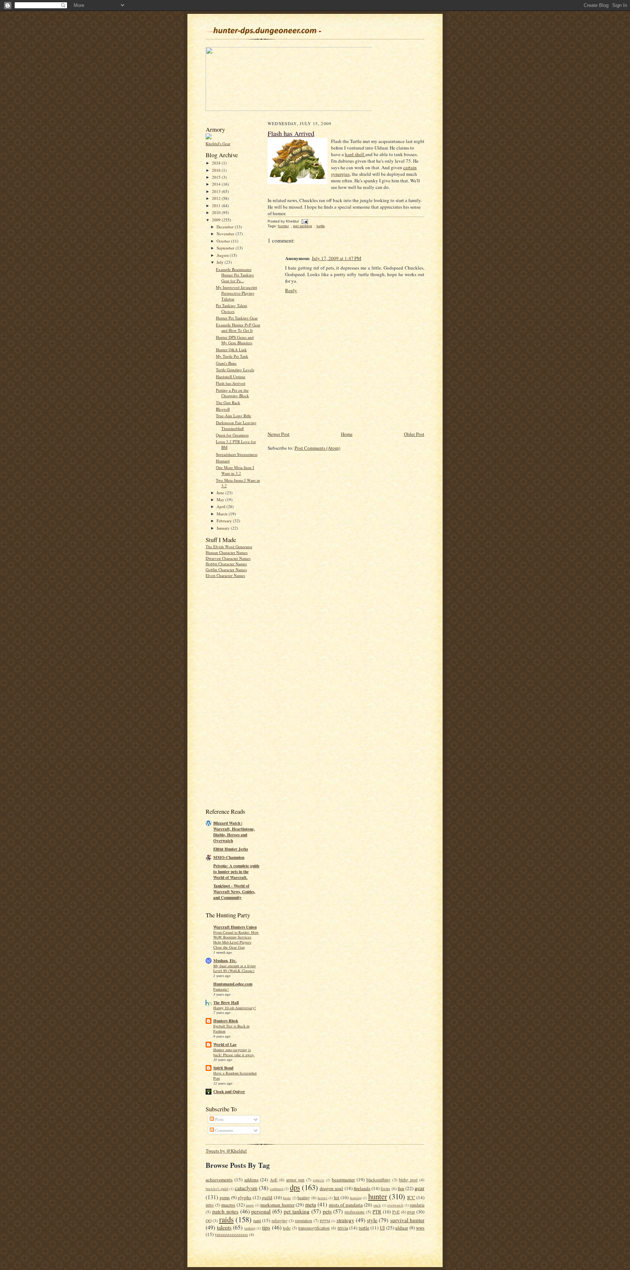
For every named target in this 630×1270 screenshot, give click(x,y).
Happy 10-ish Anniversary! (234, 1007)
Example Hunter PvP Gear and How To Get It (238, 327)
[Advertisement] (235, 691)
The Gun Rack (228, 402)
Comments (223, 1130)
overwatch (395, 1205)
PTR (377, 1211)
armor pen (295, 1179)
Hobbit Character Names (226, 563)
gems (224, 1197)
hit (336, 1197)
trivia (343, 1227)
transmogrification (314, 1228)
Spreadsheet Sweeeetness (236, 454)
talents (224, 1227)
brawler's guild (217, 1188)
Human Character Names (227, 552)
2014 (217, 184)
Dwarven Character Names (228, 558)
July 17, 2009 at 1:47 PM (336, 258)
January (224, 528)
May (221, 499)
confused (276, 1188)
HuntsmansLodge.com (232, 984)
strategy (345, 1220)
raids (226, 1219)
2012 (217, 198)
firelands (362, 1188)
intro (210, 1205)
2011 (217, 205)
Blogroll (223, 409)
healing (304, 1197)
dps (295, 1187)
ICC (411, 1197)
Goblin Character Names (226, 569)
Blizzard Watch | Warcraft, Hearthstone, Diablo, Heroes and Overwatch (234, 832)
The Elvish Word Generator (229, 546)
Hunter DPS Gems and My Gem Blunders (235, 340)
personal (261, 1211)
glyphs (244, 1197)
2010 (217, 212)
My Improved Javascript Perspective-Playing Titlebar (236, 292)
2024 (217, 163)
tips (266, 1227)
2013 (217, 191)
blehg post (408, 1179)
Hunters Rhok (225, 1021)
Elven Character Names (225, 575)
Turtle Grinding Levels (235, 369)
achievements (219, 1179)
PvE (396, 1212)
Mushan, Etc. (225, 961)
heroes (322, 1197)
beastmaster (343, 1179)
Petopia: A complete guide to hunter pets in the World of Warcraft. (236, 871)
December (226, 226)
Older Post (414, 434)
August (223, 255)
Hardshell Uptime (230, 376)
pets (327, 1211)
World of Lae (225, 1045)
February (225, 520)
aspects (318, 1179)
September (226, 248)
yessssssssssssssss (231, 1234)
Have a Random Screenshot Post (235, 1075)
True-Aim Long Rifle (233, 415)
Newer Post (278, 434)
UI (382, 1227)
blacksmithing (378, 1179)
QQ (208, 1220)
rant (257, 1220)
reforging (280, 1220)
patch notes (225, 1211)
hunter (283, 226)
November (226, 233)
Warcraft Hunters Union (235, 927)
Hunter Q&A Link (231, 349)
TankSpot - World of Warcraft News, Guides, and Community (234, 892)
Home (347, 434)
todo (287, 1228)
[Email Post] (304, 221)
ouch (377, 1205)
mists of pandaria (346, 1204)
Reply (291, 290)
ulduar (401, 1227)
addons (251, 1179)
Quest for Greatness (232, 435)
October (224, 241)
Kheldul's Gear (218, 143)
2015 (217, 177)
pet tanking (302, 226)
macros (228, 1204)
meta (310, 1204)
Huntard (223, 461)
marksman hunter (277, 1204)
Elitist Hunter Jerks (230, 849)
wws (420, 1227)
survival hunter (407, 1220)
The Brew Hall (226, 1003)
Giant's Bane (226, 363)
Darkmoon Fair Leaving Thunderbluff (236, 425)
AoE (273, 1179)
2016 (217, 170)
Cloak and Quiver (229, 1092)
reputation (303, 1220)
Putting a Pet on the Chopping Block (232, 393)
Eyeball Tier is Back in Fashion (231, 1028)
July (221, 262)
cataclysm (246, 1188)
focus (385, 1188)
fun (401, 1188)
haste (287, 1197)
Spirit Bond (223, 1068)
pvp (411, 1211)
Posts (218, 1119)
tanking (250, 1228)
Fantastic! (221, 989)
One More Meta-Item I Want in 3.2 (235, 470)
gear (419, 1188)
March (223, 513)
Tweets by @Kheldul (226, 1150)
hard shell (355, 154)
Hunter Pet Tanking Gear (237, 318)
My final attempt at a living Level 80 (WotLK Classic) (234, 968)
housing (356, 1197)
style (372, 1220)
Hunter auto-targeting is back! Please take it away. (233, 1052)
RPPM (325, 1220)
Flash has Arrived (230, 383)
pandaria (417, 1205)
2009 (217, 219)
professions (355, 1212)
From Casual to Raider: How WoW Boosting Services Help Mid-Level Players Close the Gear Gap (236, 940)
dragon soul (331, 1188)
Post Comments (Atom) (317, 448)
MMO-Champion (228, 857)
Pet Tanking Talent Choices (231, 308)
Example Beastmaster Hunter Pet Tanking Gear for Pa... (235, 275)
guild (267, 1197)
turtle (320, 226)
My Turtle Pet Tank (232, 356)
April (221, 506)
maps (250, 1205)
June (221, 492)
